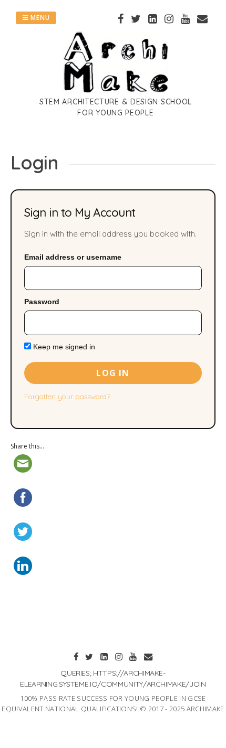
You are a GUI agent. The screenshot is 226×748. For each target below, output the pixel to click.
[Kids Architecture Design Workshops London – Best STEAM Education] (115, 90)
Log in (112, 373)
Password (41, 301)
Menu (39, 17)
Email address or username (72, 257)
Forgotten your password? (67, 396)
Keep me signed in (63, 347)
